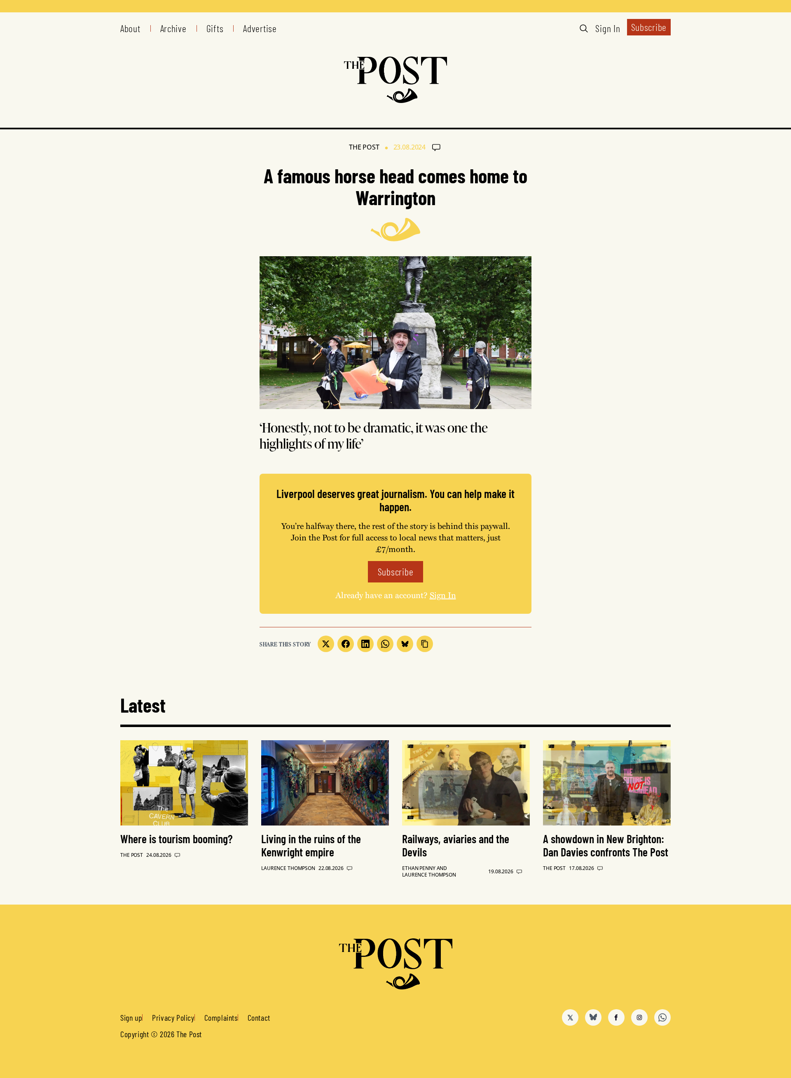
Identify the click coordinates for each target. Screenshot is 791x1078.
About (130, 28)
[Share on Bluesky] (405, 644)
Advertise (259, 28)
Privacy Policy (173, 1017)
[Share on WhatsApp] (385, 644)
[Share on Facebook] (345, 644)
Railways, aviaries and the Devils (455, 845)
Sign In (607, 28)
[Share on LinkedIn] (365, 644)
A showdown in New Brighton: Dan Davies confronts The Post (605, 845)
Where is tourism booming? (176, 839)
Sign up (131, 1017)
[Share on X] (326, 644)
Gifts (215, 28)
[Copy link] (425, 644)
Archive (173, 28)
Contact (259, 1017)
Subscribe (649, 27)
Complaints (221, 1017)
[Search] (584, 28)
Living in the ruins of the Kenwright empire (311, 845)
